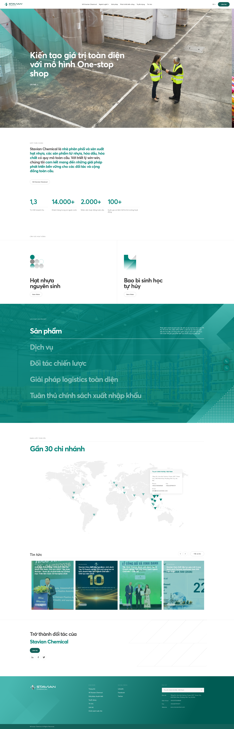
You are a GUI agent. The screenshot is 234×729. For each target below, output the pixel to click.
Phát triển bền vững (127, 4)
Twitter (120, 696)
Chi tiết (33, 89)
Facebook (121, 692)
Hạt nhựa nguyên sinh (45, 283)
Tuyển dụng (141, 4)
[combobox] (183, 690)
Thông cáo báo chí (39, 604)
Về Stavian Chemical (89, 4)
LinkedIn (121, 689)
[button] (180, 553)
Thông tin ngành (83, 604)
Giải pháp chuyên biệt (96, 696)
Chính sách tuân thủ (95, 711)
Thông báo (169, 604)
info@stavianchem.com (160, 490)
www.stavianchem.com (178, 707)
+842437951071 (171, 485)
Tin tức (149, 4)
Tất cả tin (197, 554)
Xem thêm (36, 294)
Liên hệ (223, 4)
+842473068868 (157, 485)
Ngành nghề (103, 4)
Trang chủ (92, 689)
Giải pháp (114, 4)
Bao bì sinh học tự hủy (143, 283)
